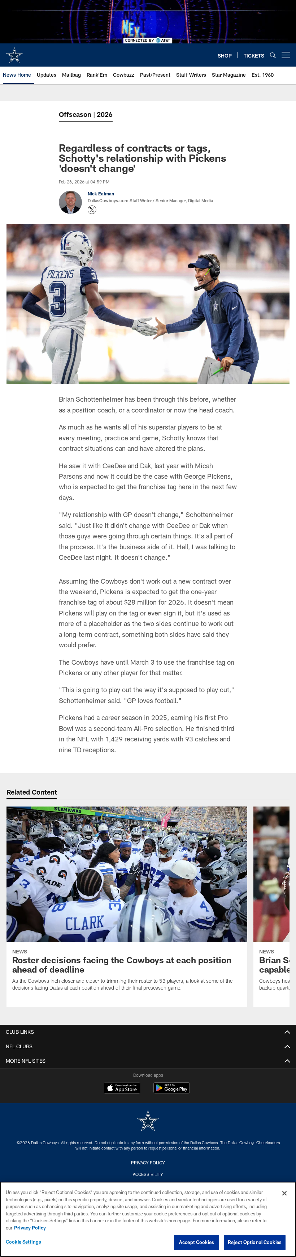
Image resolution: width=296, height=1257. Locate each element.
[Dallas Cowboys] (148, 1121)
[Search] (273, 55)
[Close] (284, 1193)
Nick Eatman (101, 193)
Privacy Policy (148, 1162)
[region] (148, 1219)
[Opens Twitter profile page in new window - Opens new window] (92, 210)
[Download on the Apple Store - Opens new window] (122, 1089)
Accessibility (148, 1174)
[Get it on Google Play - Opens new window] (171, 1091)
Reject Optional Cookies (255, 1242)
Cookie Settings (23, 1242)
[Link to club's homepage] (14, 52)
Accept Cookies (196, 1242)
